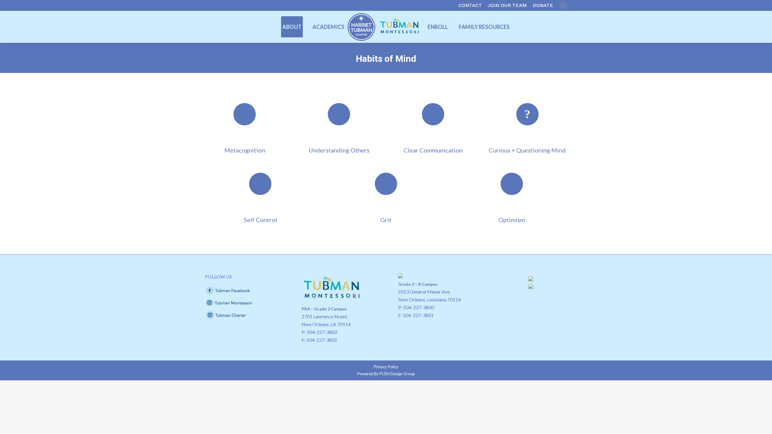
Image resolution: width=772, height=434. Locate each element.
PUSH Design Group (397, 373)
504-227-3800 (418, 307)
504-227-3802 (322, 332)
